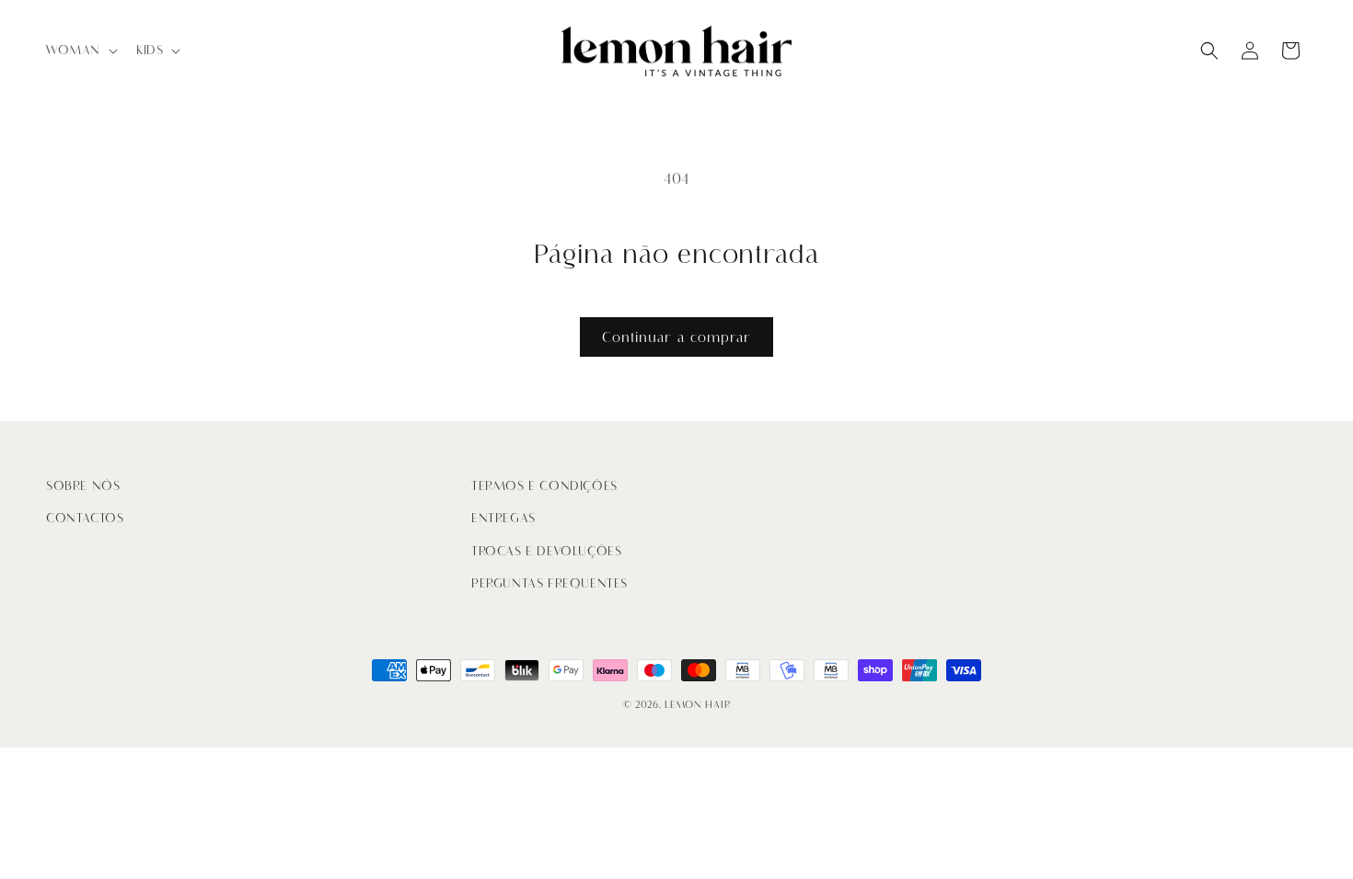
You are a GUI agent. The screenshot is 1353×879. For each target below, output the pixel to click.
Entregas (503, 518)
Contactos (84, 518)
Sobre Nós (83, 486)
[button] (80, 50)
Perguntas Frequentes (549, 583)
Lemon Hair (697, 705)
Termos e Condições (544, 486)
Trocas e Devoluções (546, 551)
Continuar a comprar (676, 337)
